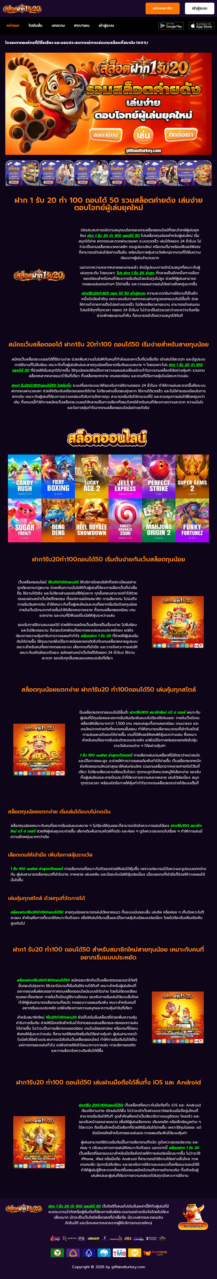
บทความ (58, 25)
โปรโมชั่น (35, 25)
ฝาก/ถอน (81, 25)
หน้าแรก (13, 25)
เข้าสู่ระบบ (106, 25)
